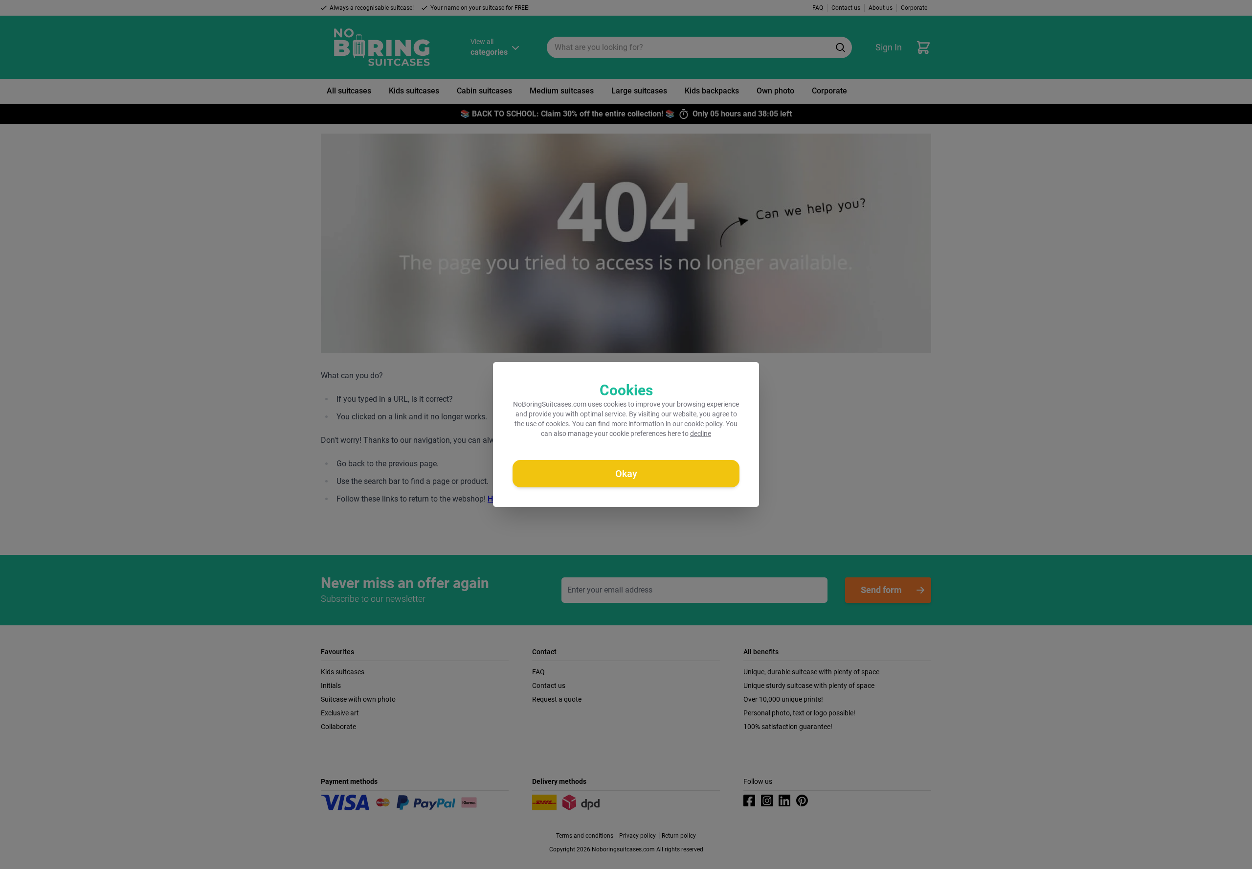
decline (700, 433)
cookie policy (703, 424)
